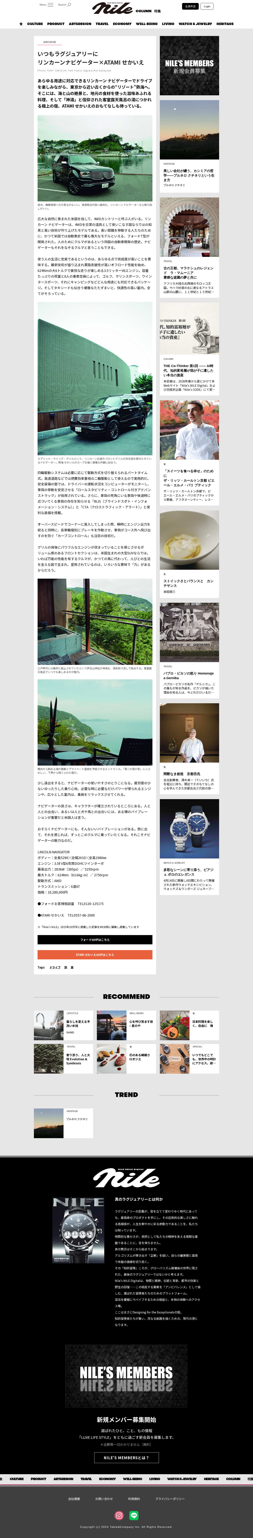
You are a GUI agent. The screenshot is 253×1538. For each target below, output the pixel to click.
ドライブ (55, 967)
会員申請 (190, 6)
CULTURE (35, 24)
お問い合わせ (104, 1498)
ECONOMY (122, 24)
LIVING (168, 24)
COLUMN (144, 11)
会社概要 (74, 1498)
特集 (157, 11)
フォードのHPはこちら (95, 940)
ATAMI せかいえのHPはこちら (95, 955)
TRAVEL (102, 24)
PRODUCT (55, 24)
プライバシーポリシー (170, 1498)
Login (207, 6)
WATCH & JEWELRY (195, 24)
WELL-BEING (147, 24)
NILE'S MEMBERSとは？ (126, 1457)
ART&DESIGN (80, 24)
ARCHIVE (49, 42)
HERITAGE (225, 24)
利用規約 (134, 1498)
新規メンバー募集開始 (126, 1419)
